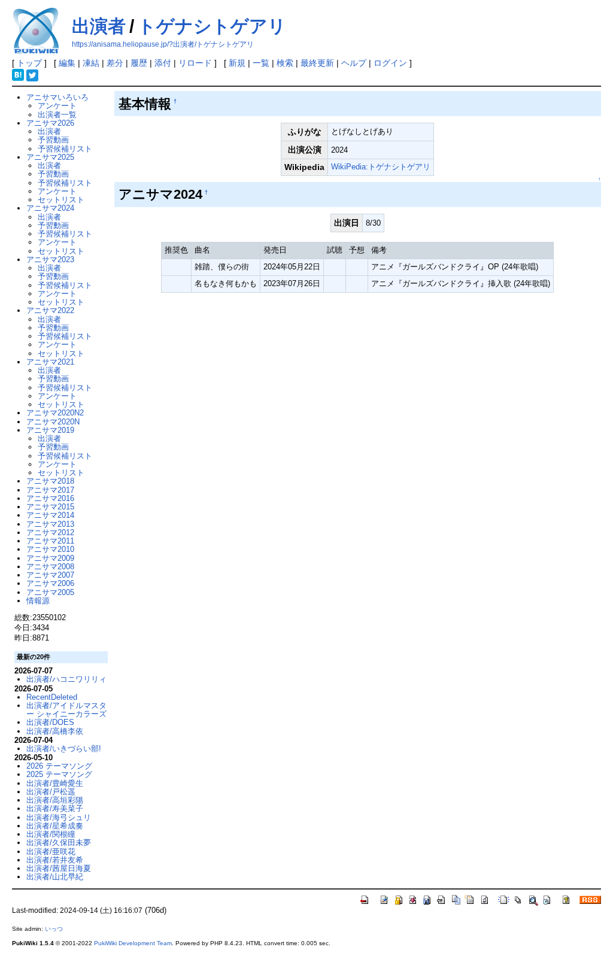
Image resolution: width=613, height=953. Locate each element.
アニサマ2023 (50, 259)
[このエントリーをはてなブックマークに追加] (18, 74)
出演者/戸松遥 (50, 791)
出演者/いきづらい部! (63, 748)
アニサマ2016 (50, 498)
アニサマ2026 (50, 123)
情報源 (38, 600)
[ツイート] (32, 74)
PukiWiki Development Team (133, 943)
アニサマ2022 (50, 310)
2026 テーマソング (59, 765)
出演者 (99, 26)
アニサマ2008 (50, 566)
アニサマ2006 (50, 583)
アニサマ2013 (50, 524)
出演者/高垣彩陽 (54, 800)
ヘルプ (353, 63)
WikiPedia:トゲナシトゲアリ (380, 166)
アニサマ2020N (53, 421)
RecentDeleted (51, 697)
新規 (237, 63)
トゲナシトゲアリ (212, 26)
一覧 (261, 63)
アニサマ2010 (50, 549)
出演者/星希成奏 (54, 825)
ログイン (390, 63)
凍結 (91, 63)
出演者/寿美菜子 (54, 808)
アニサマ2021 (50, 361)
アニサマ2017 (50, 489)
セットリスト (61, 199)
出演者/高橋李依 (54, 731)
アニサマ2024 (50, 208)
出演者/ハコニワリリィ (66, 679)
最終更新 (317, 63)
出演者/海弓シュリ (58, 817)
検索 (285, 63)
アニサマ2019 (50, 430)
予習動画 (53, 139)
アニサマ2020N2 (55, 412)
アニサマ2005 (50, 592)
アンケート (57, 105)
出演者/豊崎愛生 (54, 783)
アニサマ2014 (50, 515)
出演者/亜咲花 (50, 851)
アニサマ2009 (50, 558)
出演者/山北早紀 (54, 876)
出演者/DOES (50, 722)
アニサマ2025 (50, 157)
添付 (162, 63)
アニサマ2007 (50, 574)
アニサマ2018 (50, 480)
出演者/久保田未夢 (58, 842)
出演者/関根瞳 (50, 834)
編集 (67, 63)
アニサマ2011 (50, 540)
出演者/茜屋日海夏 (58, 868)
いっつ (54, 928)
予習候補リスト (65, 148)
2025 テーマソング (59, 774)
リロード (195, 63)
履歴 (139, 63)
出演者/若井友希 (54, 859)
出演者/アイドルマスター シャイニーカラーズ (66, 709)
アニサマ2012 (50, 532)
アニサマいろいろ (57, 97)
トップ (29, 63)
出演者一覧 (57, 114)
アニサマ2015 (50, 506)
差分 (115, 63)
